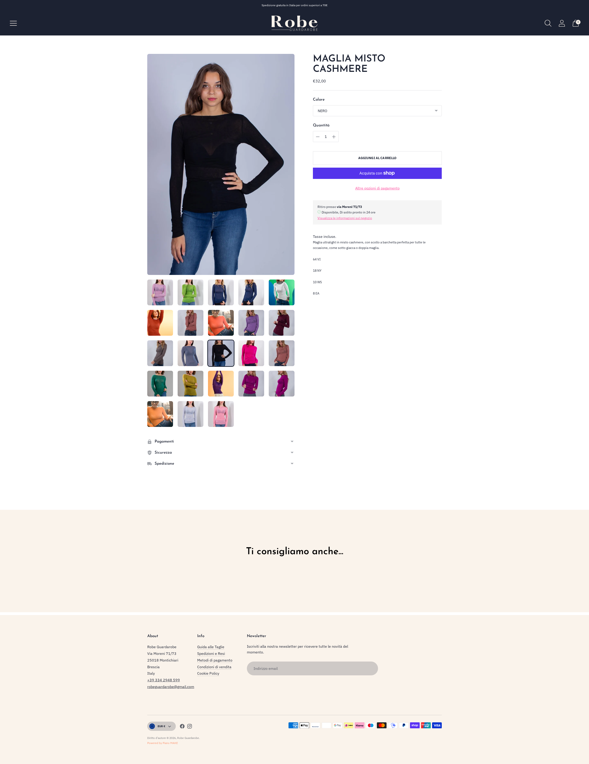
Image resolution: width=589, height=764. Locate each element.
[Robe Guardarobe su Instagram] (189, 727)
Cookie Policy (208, 673)
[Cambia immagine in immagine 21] (160, 414)
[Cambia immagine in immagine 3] (221, 292)
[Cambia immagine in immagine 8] (221, 323)
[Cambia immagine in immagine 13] (221, 353)
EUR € (161, 726)
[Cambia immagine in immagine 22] (190, 414)
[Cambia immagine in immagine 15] (281, 353)
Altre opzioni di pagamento (377, 188)
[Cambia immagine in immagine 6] (160, 323)
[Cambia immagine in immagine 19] (251, 384)
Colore (319, 100)
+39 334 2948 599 (163, 680)
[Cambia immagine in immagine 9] (251, 323)
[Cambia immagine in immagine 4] (251, 292)
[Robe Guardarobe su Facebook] (182, 727)
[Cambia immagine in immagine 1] (160, 292)
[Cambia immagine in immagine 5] (281, 292)
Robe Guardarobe (188, 738)
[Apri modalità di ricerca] (548, 23)
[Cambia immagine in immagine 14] (251, 353)
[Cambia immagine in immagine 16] (160, 384)
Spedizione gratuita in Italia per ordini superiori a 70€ (295, 5)
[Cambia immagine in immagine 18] (221, 384)
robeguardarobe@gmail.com (170, 686)
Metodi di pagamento (214, 660)
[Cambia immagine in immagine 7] (190, 323)
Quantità (321, 125)
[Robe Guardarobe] (294, 23)
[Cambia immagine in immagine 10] (281, 323)
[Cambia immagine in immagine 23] (221, 414)
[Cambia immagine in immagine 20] (281, 384)
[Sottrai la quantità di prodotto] (333, 136)
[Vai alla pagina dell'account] (561, 23)
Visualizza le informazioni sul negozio (345, 218)
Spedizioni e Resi (211, 653)
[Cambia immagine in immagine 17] (190, 384)
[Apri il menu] (13, 23)
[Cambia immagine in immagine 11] (160, 353)
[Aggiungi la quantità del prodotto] (317, 136)
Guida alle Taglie (210, 646)
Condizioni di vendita (214, 667)
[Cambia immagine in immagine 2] (190, 292)
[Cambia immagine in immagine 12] (190, 353)
